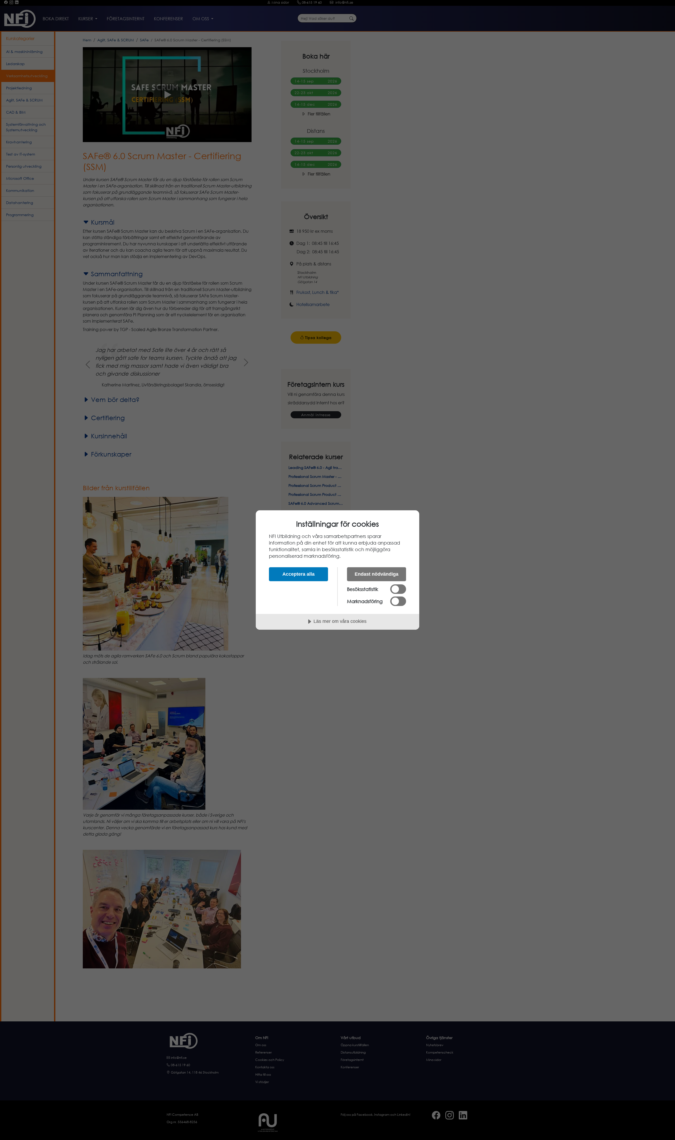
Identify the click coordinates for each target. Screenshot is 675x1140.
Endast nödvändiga (376, 574)
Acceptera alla (298, 574)
